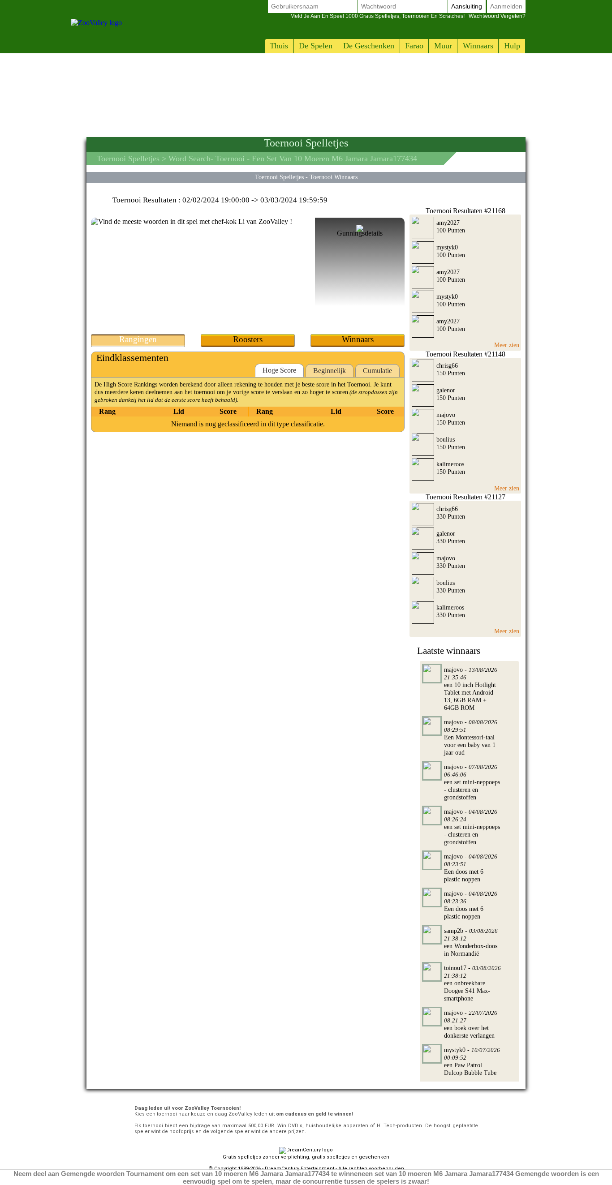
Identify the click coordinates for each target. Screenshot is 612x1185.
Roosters (248, 339)
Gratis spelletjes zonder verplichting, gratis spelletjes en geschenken (306, 1157)
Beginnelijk (329, 370)
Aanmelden (506, 6)
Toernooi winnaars (334, 176)
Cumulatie (377, 370)
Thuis (279, 45)
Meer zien (506, 344)
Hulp (512, 45)
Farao (414, 45)
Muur (443, 45)
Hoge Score (279, 370)
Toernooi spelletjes (128, 158)
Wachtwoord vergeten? (408, 16)
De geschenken (368, 45)
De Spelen (315, 45)
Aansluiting (466, 6)
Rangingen (138, 339)
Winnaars (478, 45)
